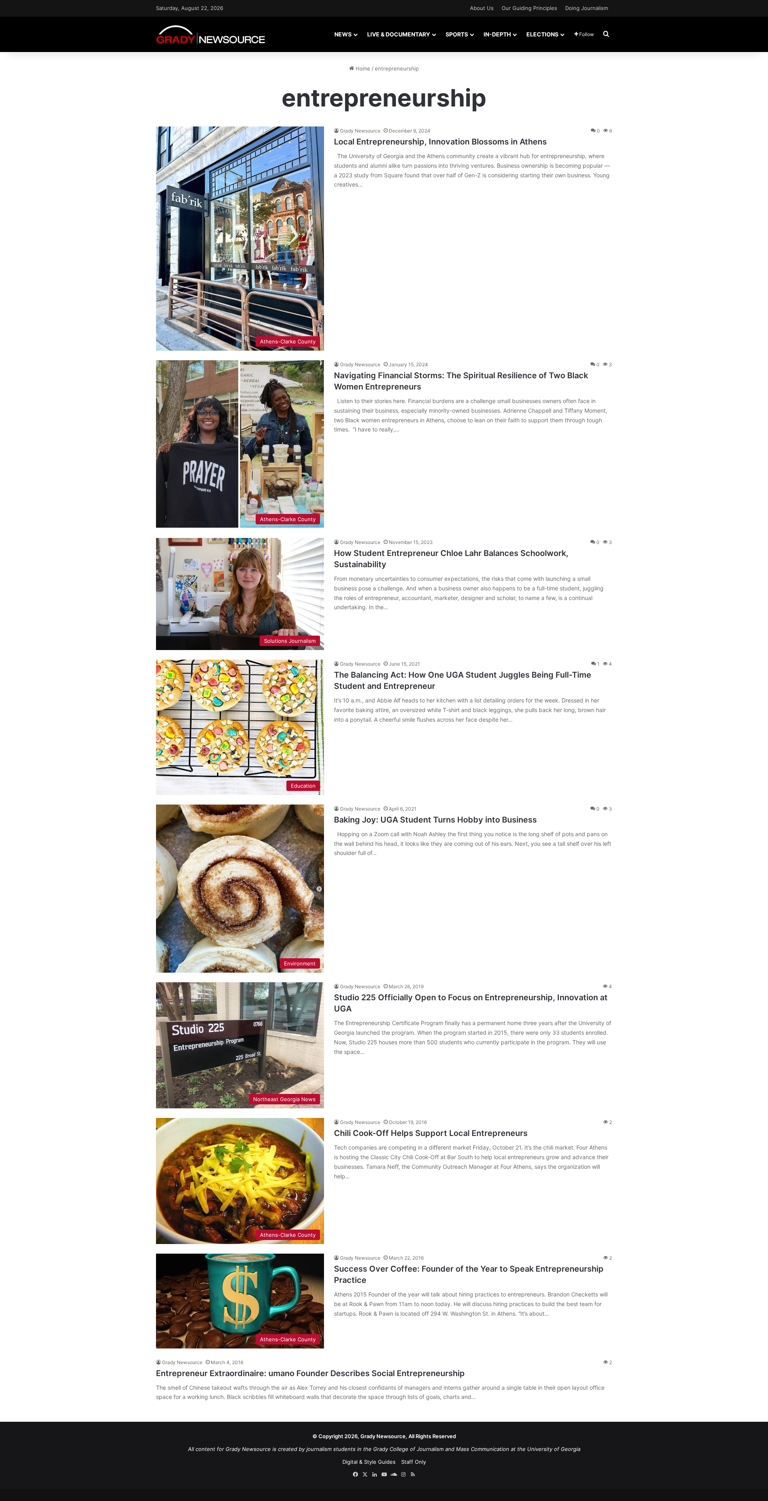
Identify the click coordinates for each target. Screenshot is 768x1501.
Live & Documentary (398, 34)
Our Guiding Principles (529, 8)
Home (362, 68)
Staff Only (413, 1462)
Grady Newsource (360, 131)
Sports (457, 34)
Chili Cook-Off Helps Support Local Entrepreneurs (431, 1133)
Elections (542, 34)
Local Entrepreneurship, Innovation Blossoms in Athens (440, 141)
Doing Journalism (586, 8)
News (343, 34)
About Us (482, 8)
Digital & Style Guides (369, 1462)
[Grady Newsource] (210, 34)
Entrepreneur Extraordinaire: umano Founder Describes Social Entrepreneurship (311, 1373)
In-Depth (497, 34)
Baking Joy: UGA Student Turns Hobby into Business (435, 820)
